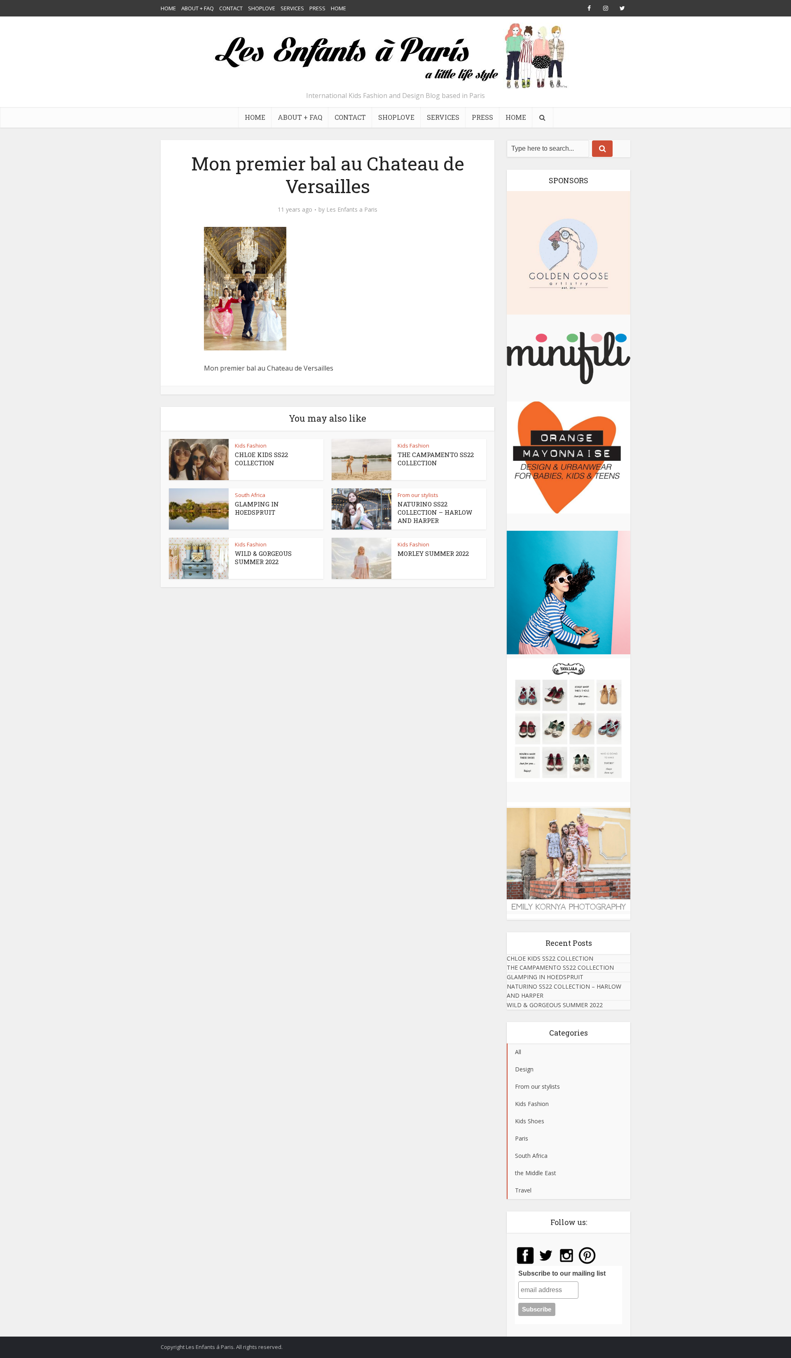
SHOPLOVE (261, 8)
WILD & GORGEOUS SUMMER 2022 (263, 557)
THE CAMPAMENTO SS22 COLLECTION (436, 458)
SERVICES (292, 8)
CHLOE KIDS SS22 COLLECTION (261, 458)
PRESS (317, 8)
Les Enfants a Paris (351, 209)
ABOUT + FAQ (197, 8)
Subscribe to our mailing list (562, 1273)
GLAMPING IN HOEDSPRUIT (257, 508)
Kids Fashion (251, 445)
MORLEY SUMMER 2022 (433, 553)
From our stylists (418, 495)
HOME (168, 8)
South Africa (250, 495)
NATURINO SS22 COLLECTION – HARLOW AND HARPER (435, 512)
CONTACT (231, 8)
